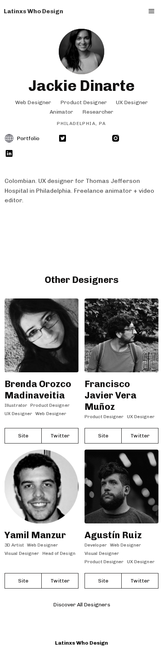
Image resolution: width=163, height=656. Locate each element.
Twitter (60, 436)
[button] (151, 11)
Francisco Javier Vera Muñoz (110, 395)
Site (23, 436)
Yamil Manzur (35, 534)
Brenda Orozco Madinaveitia (38, 389)
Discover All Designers (81, 604)
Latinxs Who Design (81, 643)
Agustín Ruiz (113, 534)
